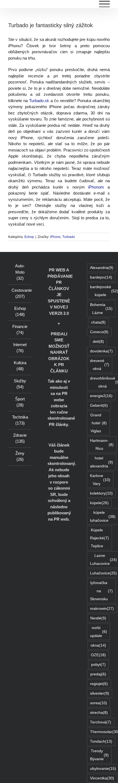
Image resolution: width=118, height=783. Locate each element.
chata (98, 322)
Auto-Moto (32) (20, 271)
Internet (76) (20, 347)
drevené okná (99, 365)
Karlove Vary (100, 480)
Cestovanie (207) (20, 293)
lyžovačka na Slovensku (101, 591)
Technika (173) (20, 420)
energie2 (101, 396)
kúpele (99, 503)
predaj (98, 674)
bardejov (101, 277)
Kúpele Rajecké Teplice (99, 538)
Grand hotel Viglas (98, 423)
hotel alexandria (101, 462)
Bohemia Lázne (101, 309)
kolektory (101, 493)
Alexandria (101, 268)
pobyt (98, 665)
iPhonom (96, 187)
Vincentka (102, 778)
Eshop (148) (20, 311)
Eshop (29, 237)
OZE (98, 655)
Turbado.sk (38, 100)
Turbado (68, 237)
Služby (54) (20, 383)
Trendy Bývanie (99, 755)
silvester (99, 693)
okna (98, 645)
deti (98, 341)
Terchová (100, 722)
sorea (98, 703)
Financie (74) (19, 329)
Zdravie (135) (20, 438)
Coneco (99, 332)
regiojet (99, 684)
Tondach (101, 741)
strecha (99, 713)
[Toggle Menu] (104, 4)
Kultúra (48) (20, 365)
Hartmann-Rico (102, 445)
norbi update (98, 632)
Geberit (99, 405)
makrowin (102, 609)
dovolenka (101, 351)
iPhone (55, 237)
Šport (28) (20, 402)
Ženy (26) (19, 456)
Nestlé (98, 618)
